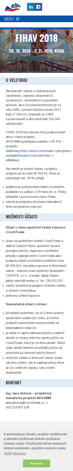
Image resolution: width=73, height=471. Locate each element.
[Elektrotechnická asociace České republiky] (13, 7)
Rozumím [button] (36, 463)
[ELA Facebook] (39, 7)
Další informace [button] (15, 453)
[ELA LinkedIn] (30, 7)
